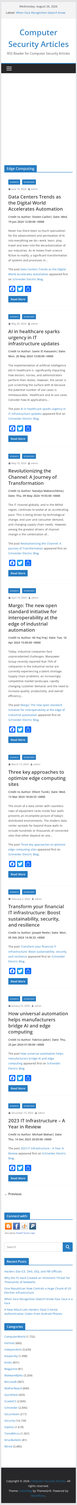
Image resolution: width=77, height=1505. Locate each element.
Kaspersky (11, 1356)
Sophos (9, 1427)
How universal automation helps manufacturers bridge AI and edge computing (38, 1022)
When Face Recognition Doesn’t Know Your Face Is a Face (40, 14)
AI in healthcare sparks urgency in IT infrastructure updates (34, 337)
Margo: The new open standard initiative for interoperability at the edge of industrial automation (32, 617)
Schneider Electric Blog (27, 279)
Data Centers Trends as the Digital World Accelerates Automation (35, 202)
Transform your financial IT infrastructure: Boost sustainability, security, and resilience (36, 915)
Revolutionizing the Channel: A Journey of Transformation (32, 476)
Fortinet (9, 1343)
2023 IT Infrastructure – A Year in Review (36, 1123)
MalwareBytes (13, 1375)
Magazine (10, 1369)
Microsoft (10, 1382)
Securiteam (11, 1414)
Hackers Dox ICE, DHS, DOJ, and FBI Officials (33, 1271)
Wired (8, 1446)
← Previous (13, 1194)
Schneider (29, 182)
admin (34, 189)
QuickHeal (11, 1395)
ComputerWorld (14, 1336)
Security (9, 1420)
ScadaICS (14, 182)
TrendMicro (12, 1433)
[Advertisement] (38, 113)
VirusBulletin (12, 1440)
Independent (13, 1349)
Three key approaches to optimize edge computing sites (37, 778)
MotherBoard (13, 1388)
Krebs (8, 1362)
